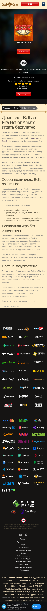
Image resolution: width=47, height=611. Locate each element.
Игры (16, 108)
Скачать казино (23, 547)
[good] (26, 84)
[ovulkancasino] (26, 535)
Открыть (36, 606)
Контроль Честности (23, 561)
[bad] (16, 84)
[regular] (23, 84)
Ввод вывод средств (23, 550)
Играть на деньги (23, 94)
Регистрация (24, 570)
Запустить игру (23, 51)
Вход (30, 4)
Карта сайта (23, 564)
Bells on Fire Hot (28, 108)
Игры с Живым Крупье (23, 559)
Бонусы (23, 544)
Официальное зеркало (23, 567)
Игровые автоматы (23, 542)
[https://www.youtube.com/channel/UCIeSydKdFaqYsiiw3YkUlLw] (20, 535)
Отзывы (23, 553)
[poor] (19, 84)
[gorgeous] (30, 84)
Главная (6, 108)
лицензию (6, 597)
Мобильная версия (23, 556)
